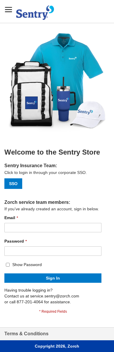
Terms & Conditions (26, 333)
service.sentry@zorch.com (54, 296)
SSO (13, 183)
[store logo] (35, 11)
